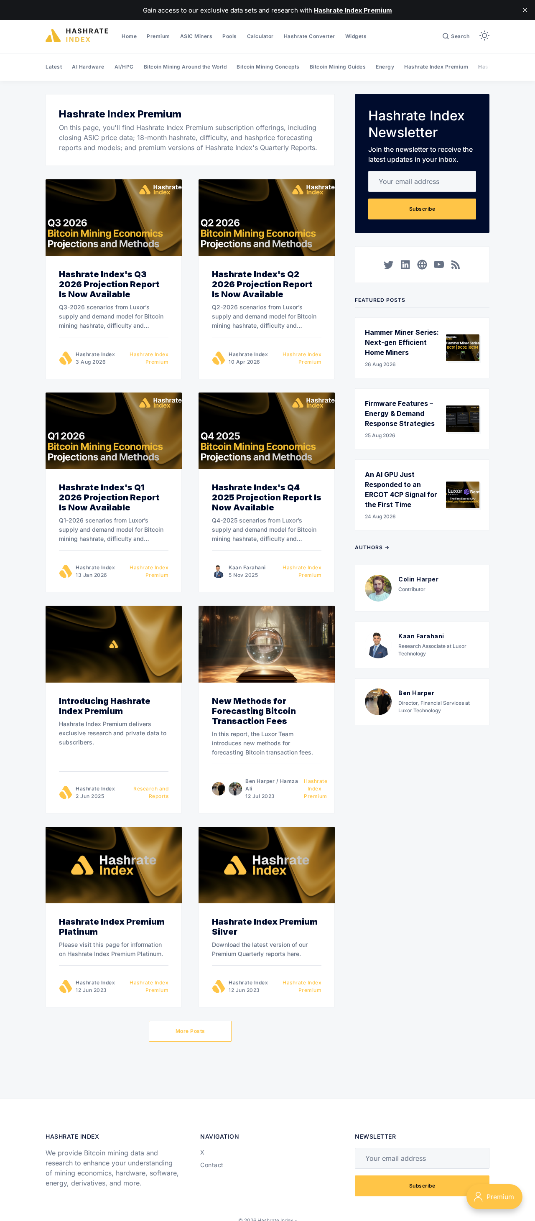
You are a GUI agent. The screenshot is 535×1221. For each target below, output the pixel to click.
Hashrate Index (95, 354)
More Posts (190, 1031)
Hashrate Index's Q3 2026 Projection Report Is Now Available (109, 284)
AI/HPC (124, 67)
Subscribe (422, 209)
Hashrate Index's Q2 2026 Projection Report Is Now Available (262, 284)
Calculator (260, 36)
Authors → (372, 547)
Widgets (356, 36)
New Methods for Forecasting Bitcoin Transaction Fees (254, 711)
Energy (385, 67)
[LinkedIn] (405, 264)
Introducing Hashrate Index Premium (104, 706)
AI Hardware (88, 67)
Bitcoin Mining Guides (338, 67)
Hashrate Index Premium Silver (265, 927)
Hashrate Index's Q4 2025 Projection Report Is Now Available (266, 497)
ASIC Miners (196, 36)
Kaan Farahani (247, 567)
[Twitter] (388, 264)
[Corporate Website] (422, 264)
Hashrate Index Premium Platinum (112, 927)
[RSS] (455, 264)
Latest (54, 67)
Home (129, 36)
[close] (525, 10)
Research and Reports (150, 792)
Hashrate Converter (309, 36)
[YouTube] (439, 264)
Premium (158, 36)
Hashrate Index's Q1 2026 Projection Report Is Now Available (109, 497)
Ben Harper (260, 781)
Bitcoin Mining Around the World (185, 67)
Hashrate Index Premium (436, 67)
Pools (229, 36)
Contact (212, 1164)
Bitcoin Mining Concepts (268, 67)
